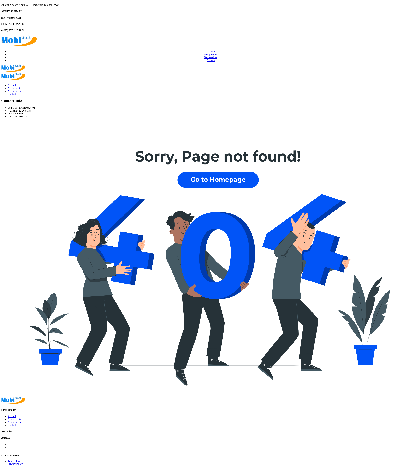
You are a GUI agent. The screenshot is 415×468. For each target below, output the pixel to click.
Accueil (211, 51)
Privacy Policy (15, 463)
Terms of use (14, 461)
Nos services (210, 57)
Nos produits (210, 54)
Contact (211, 60)
